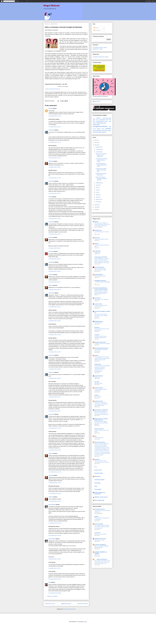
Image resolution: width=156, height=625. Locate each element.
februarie (98, 199)
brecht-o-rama (98, 470)
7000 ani (96, 243)
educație (102, 119)
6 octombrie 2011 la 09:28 (55, 289)
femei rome (108, 119)
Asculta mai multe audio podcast (52, 89)
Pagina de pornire (66, 603)
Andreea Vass (97, 364)
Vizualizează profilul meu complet (100, 57)
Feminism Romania (99, 267)
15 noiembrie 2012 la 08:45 (55, 593)
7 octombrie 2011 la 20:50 (55, 369)
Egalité (96, 221)
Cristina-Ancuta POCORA (100, 257)
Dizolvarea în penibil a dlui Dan (101, 239)
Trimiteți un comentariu (52, 596)
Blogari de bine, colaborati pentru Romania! (101, 419)
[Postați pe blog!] (62, 101)
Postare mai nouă (50, 603)
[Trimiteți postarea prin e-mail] (58, 101)
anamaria (51, 251)
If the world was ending (99, 276)
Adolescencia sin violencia (100, 534)
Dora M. (50, 108)
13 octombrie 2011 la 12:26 (55, 472)
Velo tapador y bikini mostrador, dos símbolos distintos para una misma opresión (101, 527)
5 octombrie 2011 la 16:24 (55, 167)
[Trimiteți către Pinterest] (67, 101)
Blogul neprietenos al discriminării (99, 493)
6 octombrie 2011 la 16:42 (55, 320)
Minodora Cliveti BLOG (100, 342)
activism (98, 118)
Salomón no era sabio (99, 540)
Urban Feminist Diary (99, 442)
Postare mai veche (82, 603)
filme (94, 121)
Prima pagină (97, 489)
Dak (95, 436)
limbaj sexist (108, 121)
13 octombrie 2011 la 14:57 (55, 493)
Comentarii (97, 30)
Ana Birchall (97, 298)
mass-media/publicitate (99, 123)
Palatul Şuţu (97, 251)
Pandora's (97, 334)
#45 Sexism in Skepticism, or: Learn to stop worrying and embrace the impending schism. (101, 413)
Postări (96, 27)
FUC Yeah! (96, 382)
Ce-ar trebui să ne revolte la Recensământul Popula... (101, 160)
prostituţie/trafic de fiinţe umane (102, 130)
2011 (96, 145)
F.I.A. (95, 466)
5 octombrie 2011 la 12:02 (55, 126)
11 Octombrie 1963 (98, 437)
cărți (94, 119)
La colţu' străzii (98, 304)
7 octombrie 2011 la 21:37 (55, 397)
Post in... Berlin (97, 396)
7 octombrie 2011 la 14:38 (55, 352)
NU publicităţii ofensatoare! (101, 348)
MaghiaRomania (98, 321)
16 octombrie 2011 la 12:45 (55, 535)
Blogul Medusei (52, 5)
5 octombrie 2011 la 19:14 (55, 193)
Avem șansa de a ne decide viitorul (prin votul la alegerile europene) (101, 315)
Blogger (85, 621)
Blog (95, 486)
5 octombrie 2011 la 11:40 (55, 116)
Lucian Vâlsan (52, 504)
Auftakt (96, 355)
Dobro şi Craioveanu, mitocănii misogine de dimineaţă (101, 179)
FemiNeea (96, 459)
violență (103, 132)
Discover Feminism (99, 428)
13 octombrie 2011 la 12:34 (55, 482)
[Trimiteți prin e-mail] (61, 101)
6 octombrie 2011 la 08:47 (55, 258)
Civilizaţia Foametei (99, 479)
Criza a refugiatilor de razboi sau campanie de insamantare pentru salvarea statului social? (102, 358)
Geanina (96, 395)
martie (97, 197)
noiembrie (98, 149)
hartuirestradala (98, 376)
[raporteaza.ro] (97, 101)
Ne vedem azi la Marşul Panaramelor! (101, 174)
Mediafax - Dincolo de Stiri (100, 497)
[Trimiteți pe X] (64, 101)
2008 (96, 209)
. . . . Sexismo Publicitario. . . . (101, 559)
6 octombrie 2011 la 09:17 (55, 282)
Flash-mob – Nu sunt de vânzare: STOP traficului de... (101, 155)
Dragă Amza (97, 252)
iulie (97, 187)
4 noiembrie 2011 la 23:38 (54, 559)
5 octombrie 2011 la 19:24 (55, 234)
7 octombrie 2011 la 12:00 (55, 334)
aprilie (97, 194)
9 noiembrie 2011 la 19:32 (54, 568)
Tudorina (51, 161)
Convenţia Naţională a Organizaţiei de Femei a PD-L (101, 165)
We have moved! (98, 383)
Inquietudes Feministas (100, 538)
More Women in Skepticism (101, 410)
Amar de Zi (97, 237)
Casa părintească (98, 322)
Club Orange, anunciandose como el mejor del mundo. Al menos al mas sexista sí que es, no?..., (102, 562)
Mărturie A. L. (97, 377)
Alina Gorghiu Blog (99, 500)
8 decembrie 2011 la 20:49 (55, 579)
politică (108, 129)
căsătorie (98, 119)
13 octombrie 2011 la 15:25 (55, 501)
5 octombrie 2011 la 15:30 (55, 158)
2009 (96, 207)
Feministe (96, 327)
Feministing (97, 483)
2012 (96, 142)
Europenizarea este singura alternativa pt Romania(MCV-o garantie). (101, 423)
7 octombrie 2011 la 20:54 (55, 378)
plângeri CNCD (100, 128)
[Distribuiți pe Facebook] (65, 101)
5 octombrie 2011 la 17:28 (55, 178)
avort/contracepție (107, 118)
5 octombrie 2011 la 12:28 (55, 142)
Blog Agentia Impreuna (100, 280)
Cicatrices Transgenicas (100, 544)
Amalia (50, 196)
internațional (100, 121)
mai (97, 192)
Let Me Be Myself (98, 274)
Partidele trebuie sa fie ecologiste (102, 343)
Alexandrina (97, 476)
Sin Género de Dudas (99, 509)
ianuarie (98, 201)
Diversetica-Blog (98, 473)
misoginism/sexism (100, 126)
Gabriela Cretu (98, 230)
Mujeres (96, 516)
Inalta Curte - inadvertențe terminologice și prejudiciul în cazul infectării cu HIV (101, 404)
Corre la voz (97, 532)
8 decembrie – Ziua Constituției (101, 299)
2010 (96, 204)
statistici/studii (97, 132)
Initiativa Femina (98, 387)
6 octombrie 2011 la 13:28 (55, 306)
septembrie (98, 182)
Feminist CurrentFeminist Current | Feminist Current (100, 288)
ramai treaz (51, 130)
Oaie (50, 582)
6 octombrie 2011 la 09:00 (55, 271)
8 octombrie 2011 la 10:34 (55, 411)
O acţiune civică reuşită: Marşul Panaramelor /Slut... (101, 170)
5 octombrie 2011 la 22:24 (55, 248)
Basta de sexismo (98, 524)
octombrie (98, 152)
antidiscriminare (98, 401)
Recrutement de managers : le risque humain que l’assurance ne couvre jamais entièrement (102, 224)
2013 (96, 140)
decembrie (98, 147)
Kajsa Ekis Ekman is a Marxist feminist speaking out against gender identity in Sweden (101, 292)
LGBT (94, 118)
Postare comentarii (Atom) (69, 609)
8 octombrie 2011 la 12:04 (55, 428)
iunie (97, 190)
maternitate (96, 124)
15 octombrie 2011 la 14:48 (55, 523)
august (97, 185)
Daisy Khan (96, 554)
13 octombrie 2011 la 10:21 (55, 450)
